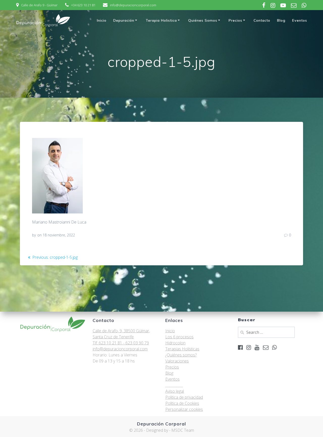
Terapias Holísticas (182, 349)
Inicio (101, 20)
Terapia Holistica (161, 20)
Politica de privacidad (184, 397)
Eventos (299, 20)
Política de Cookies (182, 403)
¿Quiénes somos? (181, 355)
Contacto (262, 20)
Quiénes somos (202, 20)
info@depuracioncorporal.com (133, 5)
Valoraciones (177, 361)
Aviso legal (174, 391)
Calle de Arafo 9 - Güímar (39, 5)
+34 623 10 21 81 (83, 5)
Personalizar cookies (184, 409)
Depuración (123, 20)
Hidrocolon (175, 343)
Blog (281, 20)
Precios (235, 20)
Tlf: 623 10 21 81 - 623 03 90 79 (121, 343)
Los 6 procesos (179, 337)
